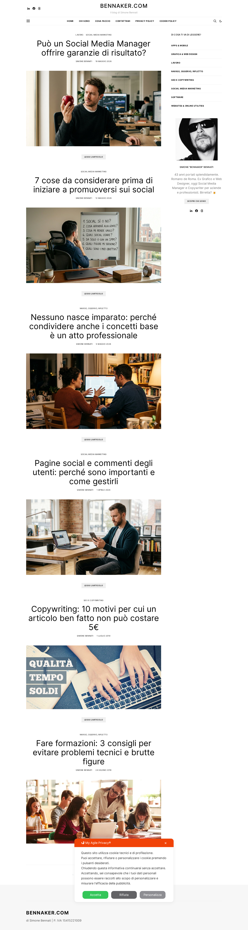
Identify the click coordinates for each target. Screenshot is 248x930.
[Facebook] (34, 8)
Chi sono (84, 21)
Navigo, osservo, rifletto (93, 308)
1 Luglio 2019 (103, 636)
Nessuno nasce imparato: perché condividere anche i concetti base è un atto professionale (93, 326)
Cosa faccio (102, 21)
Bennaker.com (124, 6)
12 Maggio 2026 (103, 198)
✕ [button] (165, 843)
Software (177, 97)
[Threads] (39, 8)
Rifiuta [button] (124, 895)
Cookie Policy (168, 21)
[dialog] (124, 870)
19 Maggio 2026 (103, 61)
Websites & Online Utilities (187, 106)
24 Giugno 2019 (103, 770)
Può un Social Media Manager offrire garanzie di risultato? (93, 48)
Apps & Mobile (179, 45)
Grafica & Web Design (184, 54)
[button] (220, 21)
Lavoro (79, 35)
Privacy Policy (144, 21)
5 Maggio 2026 (103, 344)
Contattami (123, 21)
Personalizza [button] (153, 895)
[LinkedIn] (28, 8)
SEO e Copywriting (94, 600)
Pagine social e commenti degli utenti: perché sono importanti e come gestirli (94, 472)
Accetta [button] (95, 895)
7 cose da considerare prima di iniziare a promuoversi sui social (93, 184)
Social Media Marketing (99, 35)
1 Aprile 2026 (103, 490)
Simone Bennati (84, 61)
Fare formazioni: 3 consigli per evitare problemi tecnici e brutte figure (94, 752)
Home (70, 21)
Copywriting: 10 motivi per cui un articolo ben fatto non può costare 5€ (93, 618)
